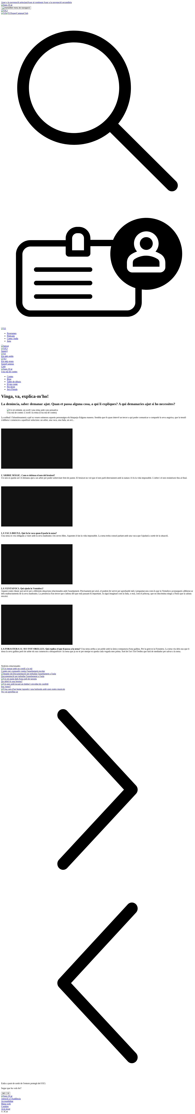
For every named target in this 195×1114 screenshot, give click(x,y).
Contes (10, 376)
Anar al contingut (35, 2)
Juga (9, 341)
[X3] (8, 13)
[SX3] (4, 10)
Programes (11, 333)
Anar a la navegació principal (14, 2)
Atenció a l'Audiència (11, 1098)
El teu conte (12, 384)
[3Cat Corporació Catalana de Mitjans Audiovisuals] (6, 1096)
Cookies (5, 1106)
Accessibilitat (7, 1101)
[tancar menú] (5, 346)
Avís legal (5, 1109)
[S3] (3, 13)
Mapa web (6, 1104)
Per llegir (11, 387)
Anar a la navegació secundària (57, 2)
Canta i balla (12, 338)
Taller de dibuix (14, 381)
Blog (9, 379)
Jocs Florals (12, 389)
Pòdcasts (11, 336)
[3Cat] (6, 5)
